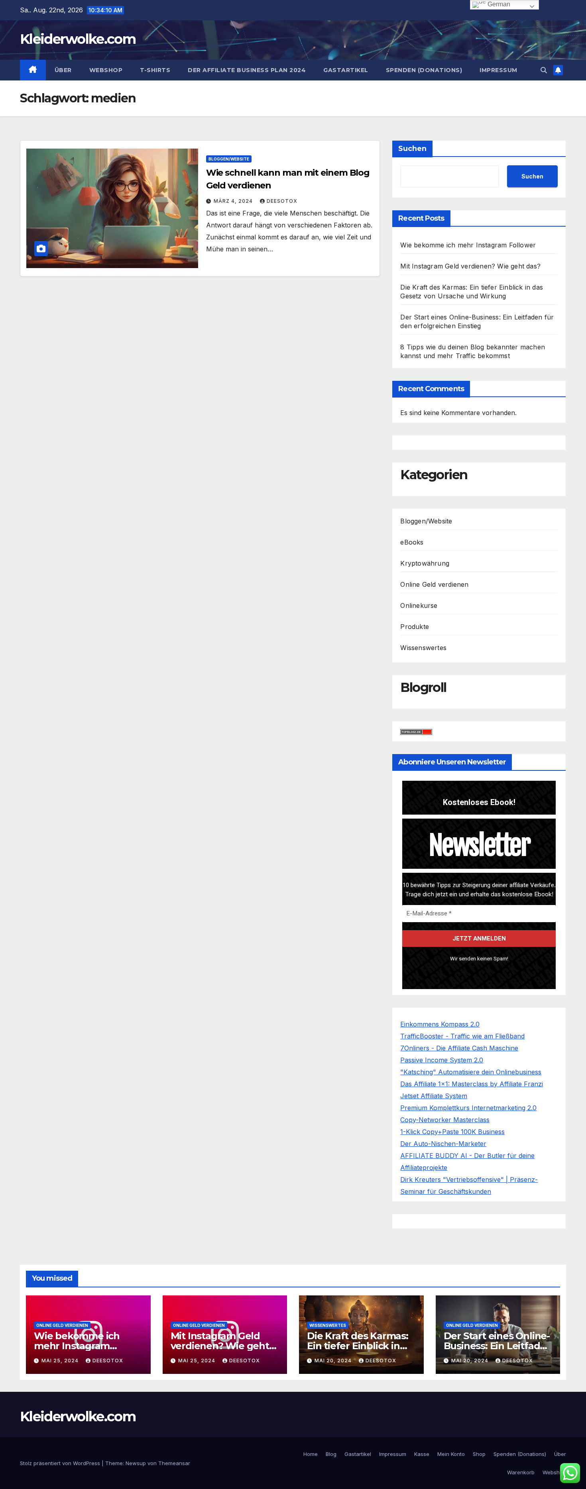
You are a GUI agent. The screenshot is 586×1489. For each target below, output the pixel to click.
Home (310, 1454)
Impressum (498, 70)
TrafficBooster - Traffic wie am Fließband (462, 1036)
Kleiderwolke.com (78, 39)
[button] (544, 70)
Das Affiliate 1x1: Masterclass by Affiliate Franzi (471, 1084)
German (498, 4)
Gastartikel (345, 70)
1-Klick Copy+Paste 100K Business (452, 1132)
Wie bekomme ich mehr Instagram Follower (468, 245)
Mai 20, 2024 (334, 1361)
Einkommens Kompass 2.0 (440, 1024)
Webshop (106, 70)
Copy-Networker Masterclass (445, 1120)
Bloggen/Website (228, 159)
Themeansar (174, 1463)
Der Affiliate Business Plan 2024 (247, 70)
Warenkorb (521, 1472)
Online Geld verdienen (434, 584)
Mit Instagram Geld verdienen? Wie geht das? (470, 266)
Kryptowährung (424, 563)
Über (63, 70)
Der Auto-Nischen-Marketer (443, 1144)
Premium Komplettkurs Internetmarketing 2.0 (468, 1108)
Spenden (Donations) (424, 70)
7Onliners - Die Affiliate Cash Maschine (459, 1048)
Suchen (412, 148)
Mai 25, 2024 (60, 1361)
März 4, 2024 (234, 201)
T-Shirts (155, 70)
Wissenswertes (423, 648)
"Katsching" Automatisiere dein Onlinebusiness (470, 1072)
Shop (479, 1454)
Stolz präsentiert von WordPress (61, 1463)
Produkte (414, 627)
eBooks (411, 542)
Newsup (136, 1463)
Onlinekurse (418, 605)
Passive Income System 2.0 (441, 1060)
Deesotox (282, 201)
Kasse (421, 1454)
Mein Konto (451, 1454)
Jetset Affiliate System (433, 1096)
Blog (331, 1454)
